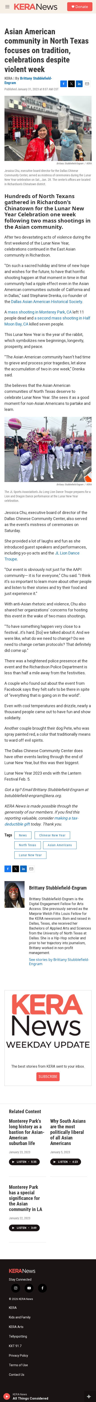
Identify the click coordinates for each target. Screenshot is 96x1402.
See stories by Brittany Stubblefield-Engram (59, 961)
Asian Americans (60, 845)
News (23, 835)
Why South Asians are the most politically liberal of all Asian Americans (68, 1132)
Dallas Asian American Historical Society (46, 301)
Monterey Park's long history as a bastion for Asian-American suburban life (26, 1132)
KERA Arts (16, 1327)
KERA (13, 1308)
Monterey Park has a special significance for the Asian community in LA (25, 1198)
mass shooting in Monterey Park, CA (40, 312)
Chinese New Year (52, 835)
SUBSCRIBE (48, 1076)
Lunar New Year (30, 855)
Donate (81, 7)
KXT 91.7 (15, 1346)
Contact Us (16, 1374)
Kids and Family (20, 1317)
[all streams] (90, 1396)
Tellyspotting (18, 1336)
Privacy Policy (18, 1355)
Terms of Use (18, 1365)
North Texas (27, 845)
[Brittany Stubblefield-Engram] (14, 894)
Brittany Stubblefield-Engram (28, 80)
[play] (7, 1396)
